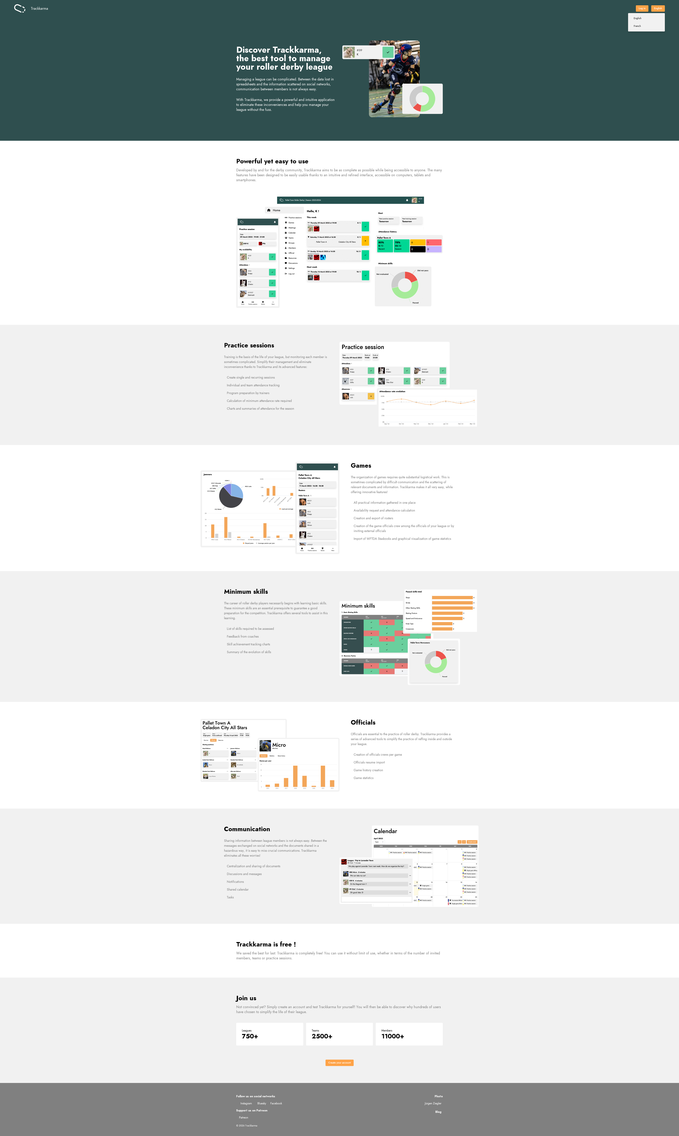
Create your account (339, 1062)
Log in (642, 8)
